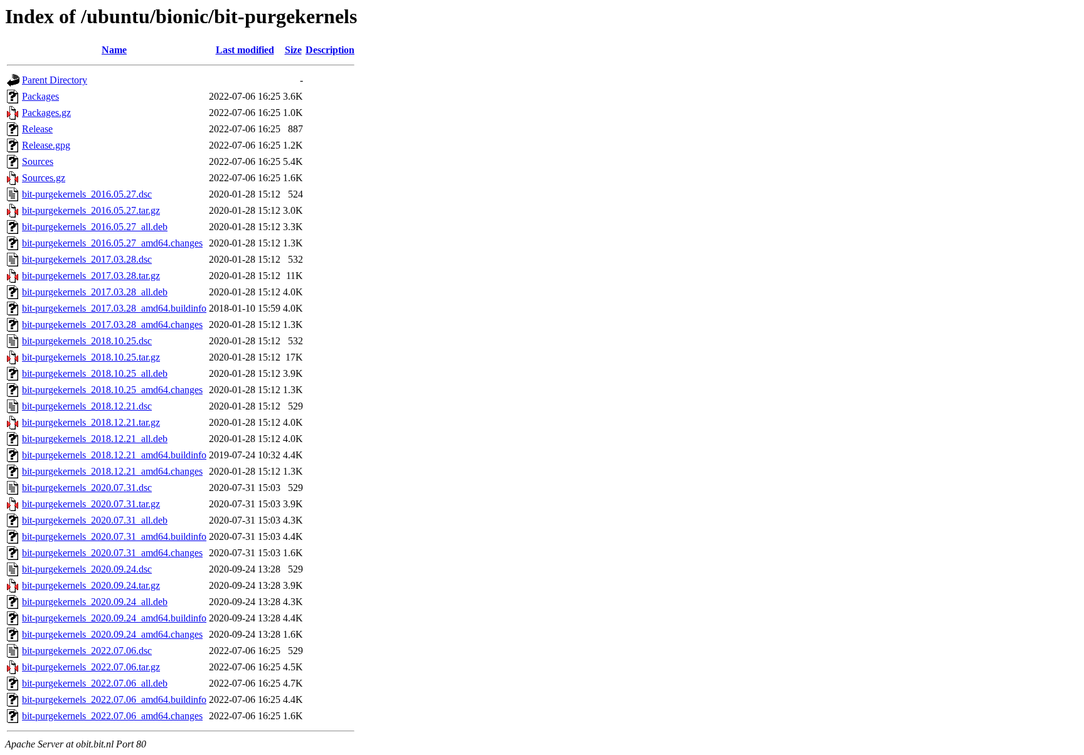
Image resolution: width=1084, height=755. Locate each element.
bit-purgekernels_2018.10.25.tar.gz (91, 357)
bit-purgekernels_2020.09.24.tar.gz (91, 585)
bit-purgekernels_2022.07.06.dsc (87, 650)
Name (114, 50)
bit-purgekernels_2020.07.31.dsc (87, 487)
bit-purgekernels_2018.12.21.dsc (87, 406)
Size (293, 50)
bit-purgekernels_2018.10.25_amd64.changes (112, 389)
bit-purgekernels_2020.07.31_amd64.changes (112, 552)
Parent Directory (54, 80)
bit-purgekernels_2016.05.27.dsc (87, 194)
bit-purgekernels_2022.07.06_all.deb (94, 683)
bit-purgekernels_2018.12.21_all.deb (94, 438)
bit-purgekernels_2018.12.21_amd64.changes (112, 471)
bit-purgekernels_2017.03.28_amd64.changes (112, 324)
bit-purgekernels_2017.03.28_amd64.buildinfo (114, 308)
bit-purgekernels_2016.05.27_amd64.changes (112, 243)
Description (330, 50)
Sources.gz (43, 177)
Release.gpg (46, 145)
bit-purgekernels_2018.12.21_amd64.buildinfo (114, 455)
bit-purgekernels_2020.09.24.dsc (87, 569)
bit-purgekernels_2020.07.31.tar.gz (91, 504)
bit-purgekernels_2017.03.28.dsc (87, 259)
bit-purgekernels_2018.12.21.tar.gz (91, 422)
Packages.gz (46, 112)
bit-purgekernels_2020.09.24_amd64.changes (112, 634)
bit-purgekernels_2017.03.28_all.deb (94, 292)
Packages (40, 96)
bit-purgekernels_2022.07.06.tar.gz (91, 667)
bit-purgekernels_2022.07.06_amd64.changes (112, 715)
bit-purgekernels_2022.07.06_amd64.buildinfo (114, 699)
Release (37, 129)
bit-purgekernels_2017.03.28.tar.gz (91, 275)
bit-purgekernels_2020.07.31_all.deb (94, 520)
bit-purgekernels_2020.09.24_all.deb (94, 601)
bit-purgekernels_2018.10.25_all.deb (94, 373)
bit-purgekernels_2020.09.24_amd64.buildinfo (114, 618)
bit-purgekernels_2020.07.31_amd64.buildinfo (114, 536)
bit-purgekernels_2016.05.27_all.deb (94, 226)
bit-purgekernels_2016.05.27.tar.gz (91, 210)
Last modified (245, 50)
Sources (37, 161)
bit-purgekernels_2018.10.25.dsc (87, 340)
